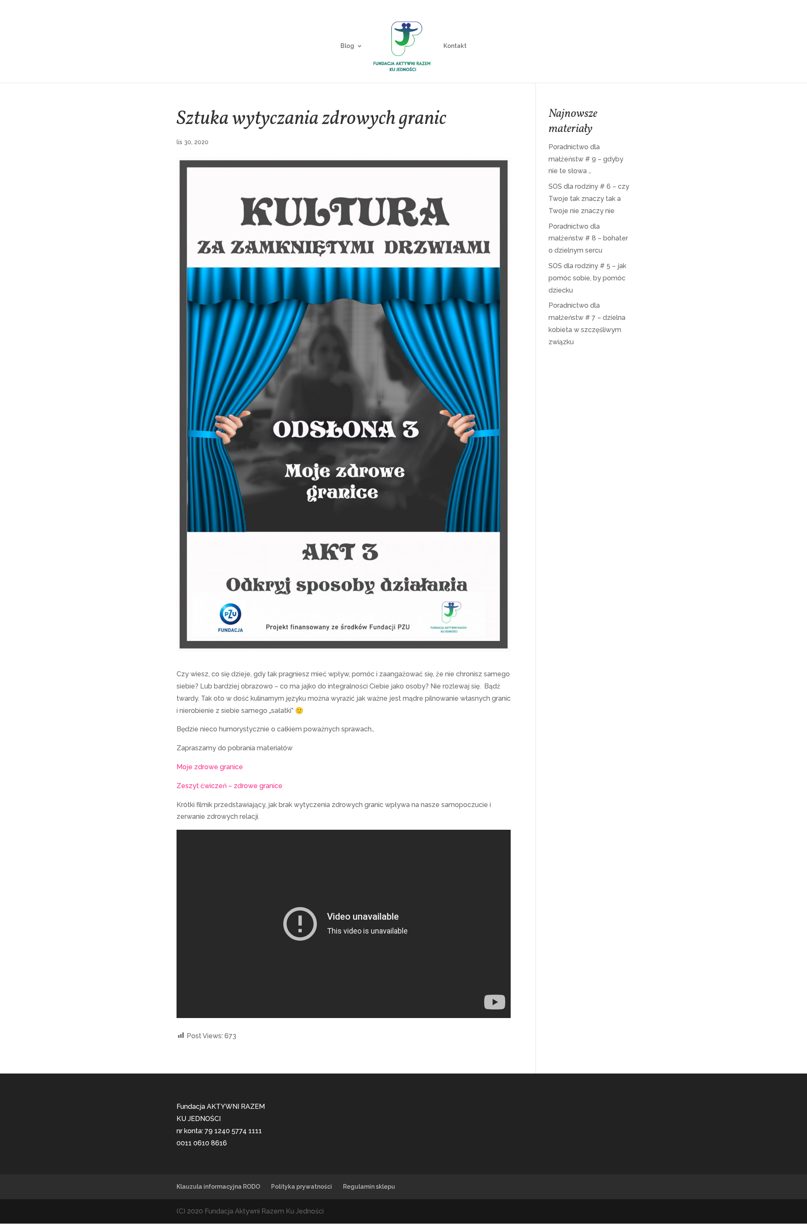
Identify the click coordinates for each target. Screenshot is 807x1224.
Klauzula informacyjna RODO (218, 1186)
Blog (347, 46)
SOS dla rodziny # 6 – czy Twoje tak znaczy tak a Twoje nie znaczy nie (589, 198)
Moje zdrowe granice (210, 767)
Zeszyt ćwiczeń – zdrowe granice (229, 786)
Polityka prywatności (301, 1186)
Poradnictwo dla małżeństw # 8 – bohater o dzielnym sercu (588, 238)
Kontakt (455, 46)
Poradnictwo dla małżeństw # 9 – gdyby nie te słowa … (586, 159)
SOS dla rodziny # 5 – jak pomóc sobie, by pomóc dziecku (587, 278)
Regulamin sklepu (369, 1186)
